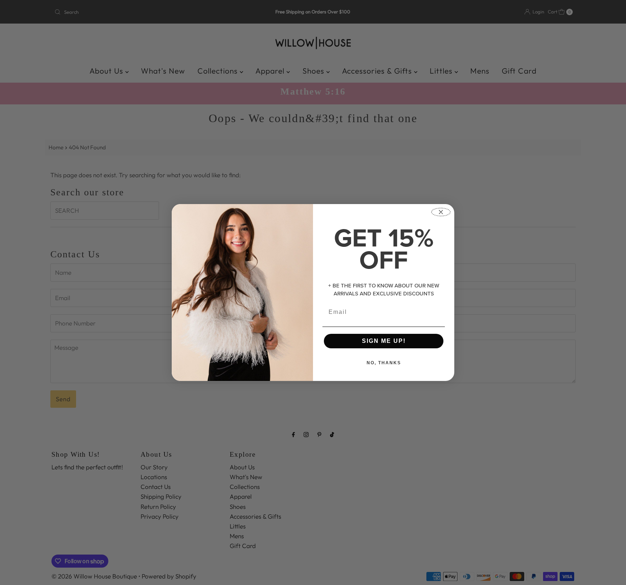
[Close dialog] (441, 212)
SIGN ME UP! (384, 341)
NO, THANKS (384, 362)
